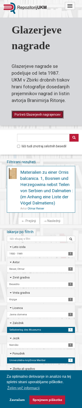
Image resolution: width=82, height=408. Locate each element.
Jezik (16, 338)
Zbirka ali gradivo (24, 368)
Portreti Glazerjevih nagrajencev (38, 114)
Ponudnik (19, 353)
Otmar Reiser (36, 208)
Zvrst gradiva (21, 277)
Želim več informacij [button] (23, 388)
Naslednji (52, 221)
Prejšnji (29, 221)
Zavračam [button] (17, 400)
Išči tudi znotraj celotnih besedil (44, 146)
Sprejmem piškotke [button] (47, 400)
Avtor (16, 262)
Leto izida (19, 247)
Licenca (18, 308)
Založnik (18, 323)
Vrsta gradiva (21, 292)
